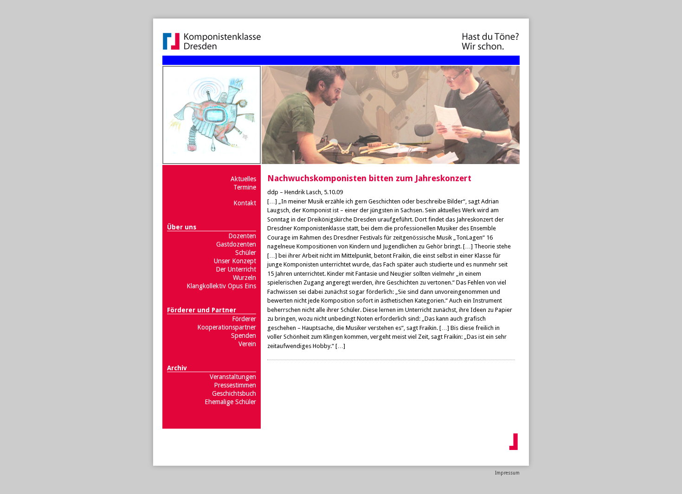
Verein (247, 344)
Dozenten (242, 236)
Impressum (507, 472)
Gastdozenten (236, 244)
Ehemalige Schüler (230, 401)
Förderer (244, 319)
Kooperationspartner (226, 327)
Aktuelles (243, 179)
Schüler (245, 252)
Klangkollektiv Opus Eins (221, 286)
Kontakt (244, 203)
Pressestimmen (235, 385)
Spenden (243, 335)
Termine (244, 187)
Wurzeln (244, 277)
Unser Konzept (235, 261)
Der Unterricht (236, 269)
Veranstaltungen (233, 376)
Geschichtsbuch (234, 393)
